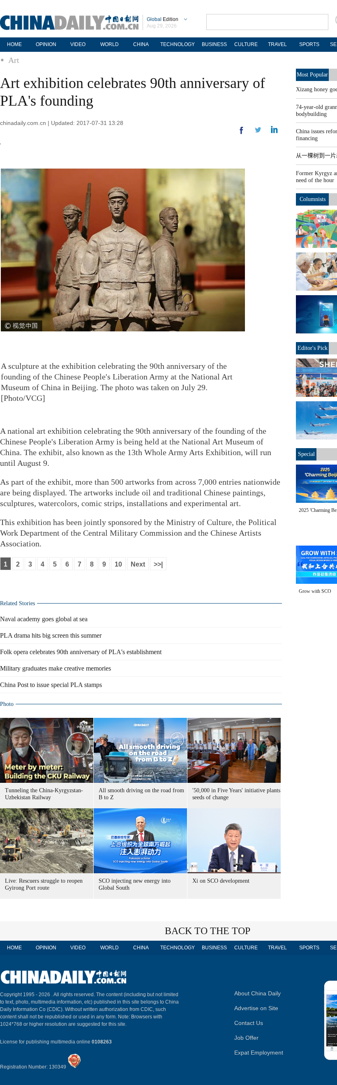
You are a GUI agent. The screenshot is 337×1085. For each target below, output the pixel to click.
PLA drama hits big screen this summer (51, 635)
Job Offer (246, 1037)
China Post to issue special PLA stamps (51, 684)
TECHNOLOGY (177, 44)
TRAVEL (277, 44)
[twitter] (274, 131)
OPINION (46, 44)
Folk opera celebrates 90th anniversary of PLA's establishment (81, 651)
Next (138, 564)
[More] (241, 133)
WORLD (109, 44)
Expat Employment (258, 1052)
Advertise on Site (256, 1008)
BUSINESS (214, 44)
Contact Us (248, 1023)
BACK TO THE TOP (207, 930)
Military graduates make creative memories (55, 668)
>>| (158, 564)
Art (13, 60)
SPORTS (309, 44)
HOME (14, 44)
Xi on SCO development (220, 881)
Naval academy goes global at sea (44, 618)
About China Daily (257, 993)
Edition (162, 19)
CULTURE (246, 44)
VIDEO (77, 44)
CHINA (141, 44)
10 (118, 564)
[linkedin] (258, 132)
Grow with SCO (315, 591)
